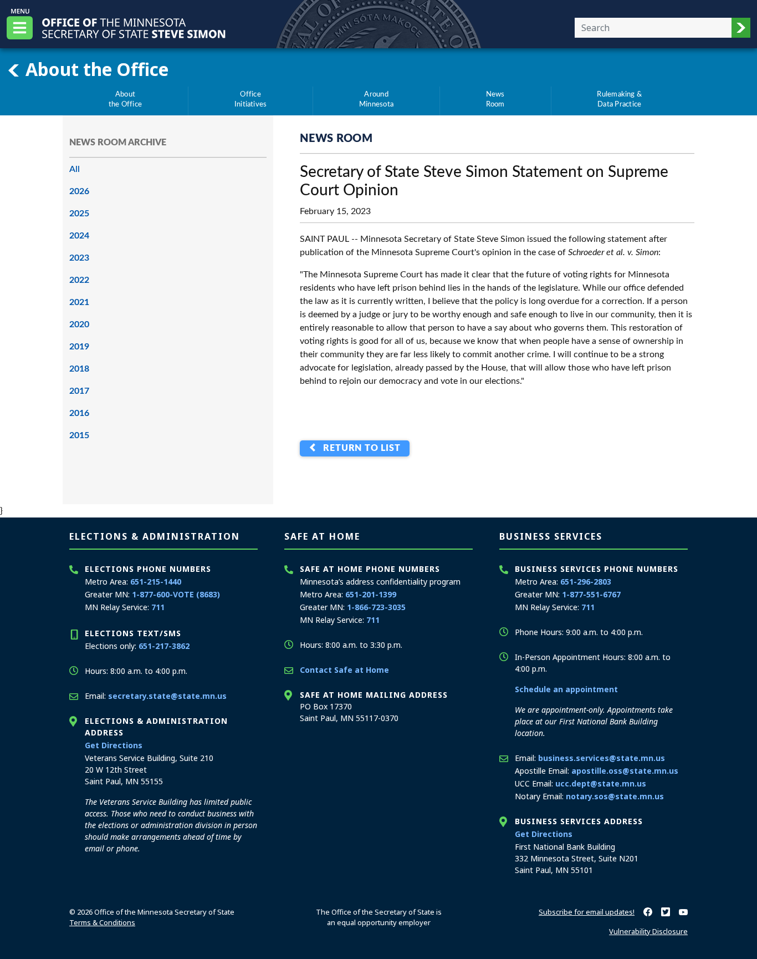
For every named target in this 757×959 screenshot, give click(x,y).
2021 (79, 302)
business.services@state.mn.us (601, 758)
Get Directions (113, 745)
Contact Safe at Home (344, 669)
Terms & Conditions (102, 922)
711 (158, 607)
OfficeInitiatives (250, 99)
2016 (79, 413)
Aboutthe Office (125, 99)
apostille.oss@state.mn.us (624, 770)
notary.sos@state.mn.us (615, 796)
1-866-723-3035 (376, 607)
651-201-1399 (370, 594)
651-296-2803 (585, 581)
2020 (79, 324)
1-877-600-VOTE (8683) (176, 594)
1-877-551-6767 (591, 594)
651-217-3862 (164, 646)
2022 (79, 280)
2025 (79, 213)
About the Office (94, 69)
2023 (79, 257)
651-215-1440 (155, 581)
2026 (79, 191)
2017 (79, 391)
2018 (79, 368)
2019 (79, 346)
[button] (741, 28)
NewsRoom (495, 99)
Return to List (359, 448)
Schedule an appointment (566, 689)
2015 (79, 435)
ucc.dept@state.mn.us (600, 783)
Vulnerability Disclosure (648, 931)
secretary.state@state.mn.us (167, 696)
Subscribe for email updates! (587, 912)
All (74, 169)
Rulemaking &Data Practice (619, 99)
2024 (79, 235)
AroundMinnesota (376, 99)
